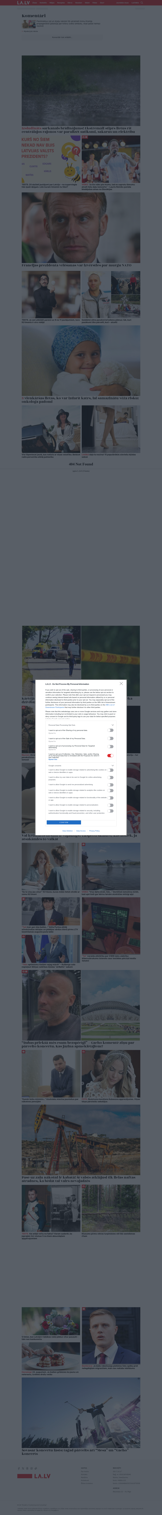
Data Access (81, 831)
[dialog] (81, 757)
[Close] (122, 684)
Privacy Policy (94, 831)
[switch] (110, 730)
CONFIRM (64, 822)
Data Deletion (67, 831)
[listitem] (81, 725)
